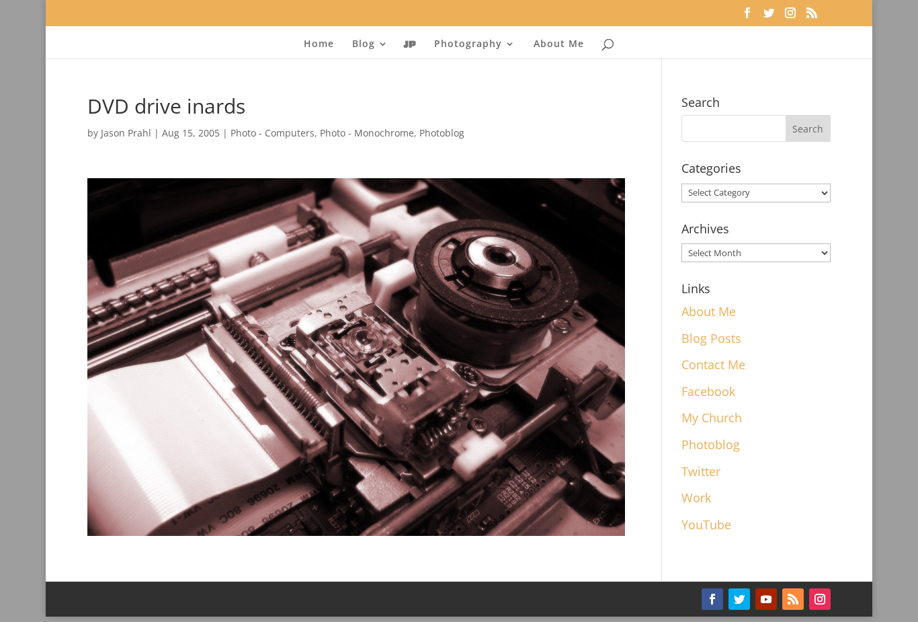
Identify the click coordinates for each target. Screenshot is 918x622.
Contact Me (713, 364)
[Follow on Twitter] (739, 599)
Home (319, 44)
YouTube (706, 524)
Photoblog (441, 132)
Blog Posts (711, 338)
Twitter (700, 471)
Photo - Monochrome (367, 132)
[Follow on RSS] (793, 599)
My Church (711, 418)
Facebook (708, 391)
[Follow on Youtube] (766, 599)
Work (696, 498)
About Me (559, 44)
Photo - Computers (273, 132)
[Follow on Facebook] (712, 599)
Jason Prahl (126, 132)
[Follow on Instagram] (820, 599)
